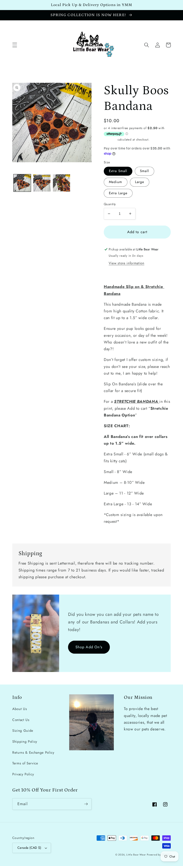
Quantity (110, 204)
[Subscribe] (86, 804)
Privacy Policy (23, 774)
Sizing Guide (22, 730)
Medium (115, 181)
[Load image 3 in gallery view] (61, 183)
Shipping (110, 139)
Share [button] (113, 274)
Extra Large (118, 193)
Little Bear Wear (136, 854)
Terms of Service (25, 763)
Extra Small (118, 171)
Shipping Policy (24, 741)
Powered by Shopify (159, 854)
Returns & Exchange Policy (33, 752)
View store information (126, 263)
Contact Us (20, 719)
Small (144, 171)
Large (139, 181)
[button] (14, 45)
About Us (19, 708)
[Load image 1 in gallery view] (22, 183)
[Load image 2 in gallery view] (41, 183)
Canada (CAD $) (29, 847)
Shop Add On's (88, 647)
